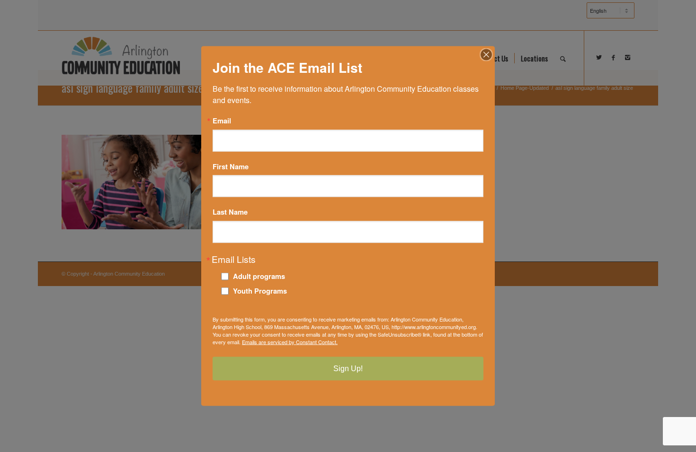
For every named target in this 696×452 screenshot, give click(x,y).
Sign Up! (348, 368)
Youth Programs (260, 290)
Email (222, 120)
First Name (231, 166)
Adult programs (259, 275)
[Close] (486, 55)
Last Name (230, 212)
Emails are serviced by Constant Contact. (290, 341)
